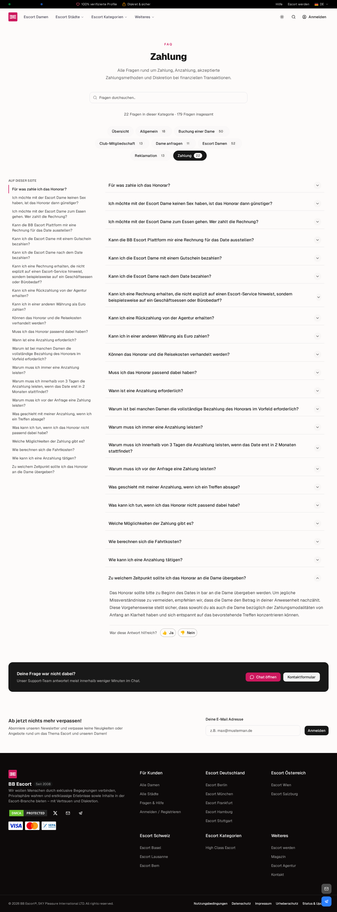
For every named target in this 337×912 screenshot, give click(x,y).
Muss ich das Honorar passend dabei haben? (50, 331)
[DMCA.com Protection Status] (28, 813)
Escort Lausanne (154, 856)
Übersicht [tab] (120, 131)
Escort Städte (68, 17)
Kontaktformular (302, 677)
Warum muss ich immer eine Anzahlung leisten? (45, 370)
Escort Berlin (216, 785)
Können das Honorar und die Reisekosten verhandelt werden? (46, 320)
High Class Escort (220, 847)
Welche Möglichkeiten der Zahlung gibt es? (48, 441)
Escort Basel (150, 847)
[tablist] (168, 143)
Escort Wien (281, 785)
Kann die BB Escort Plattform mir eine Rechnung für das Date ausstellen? (44, 228)
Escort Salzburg (284, 793)
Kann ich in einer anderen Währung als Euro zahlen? (49, 307)
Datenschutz (241, 903)
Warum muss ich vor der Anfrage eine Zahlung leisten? (51, 403)
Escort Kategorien (107, 17)
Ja (168, 632)
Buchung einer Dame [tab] (201, 131)
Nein (187, 632)
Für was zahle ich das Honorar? (39, 189)
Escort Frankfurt (219, 802)
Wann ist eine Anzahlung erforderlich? (44, 340)
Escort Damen (36, 17)
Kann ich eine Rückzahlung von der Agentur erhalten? (49, 293)
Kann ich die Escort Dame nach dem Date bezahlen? (47, 255)
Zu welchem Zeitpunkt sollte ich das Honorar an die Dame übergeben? (50, 469)
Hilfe (279, 4)
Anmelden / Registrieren (160, 811)
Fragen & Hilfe (152, 802)
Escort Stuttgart (219, 820)
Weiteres (142, 17)
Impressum (263, 903)
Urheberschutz (287, 903)
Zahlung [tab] (189, 155)
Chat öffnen (266, 677)
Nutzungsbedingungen (210, 903)
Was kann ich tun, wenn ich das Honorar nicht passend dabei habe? (50, 430)
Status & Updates (316, 903)
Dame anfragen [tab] (172, 143)
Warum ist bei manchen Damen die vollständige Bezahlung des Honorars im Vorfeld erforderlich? (46, 353)
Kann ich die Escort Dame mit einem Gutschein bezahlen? (51, 241)
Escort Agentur (283, 865)
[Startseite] (12, 16)
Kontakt (277, 874)
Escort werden (298, 4)
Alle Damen (150, 785)
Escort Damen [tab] (218, 143)
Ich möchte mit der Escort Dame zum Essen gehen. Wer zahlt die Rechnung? (49, 214)
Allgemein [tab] (152, 131)
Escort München (219, 793)
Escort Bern (149, 865)
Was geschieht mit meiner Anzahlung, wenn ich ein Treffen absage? (52, 416)
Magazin (278, 856)
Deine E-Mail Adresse (224, 719)
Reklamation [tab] (150, 155)
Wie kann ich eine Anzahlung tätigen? (44, 458)
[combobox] (171, 97)
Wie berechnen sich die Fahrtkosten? (43, 449)
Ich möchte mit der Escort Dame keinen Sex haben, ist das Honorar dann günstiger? (49, 200)
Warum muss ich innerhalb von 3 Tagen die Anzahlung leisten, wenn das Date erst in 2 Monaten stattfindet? (48, 386)
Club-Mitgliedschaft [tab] (121, 143)
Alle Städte (149, 793)
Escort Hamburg (219, 811)
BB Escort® (28, 903)
